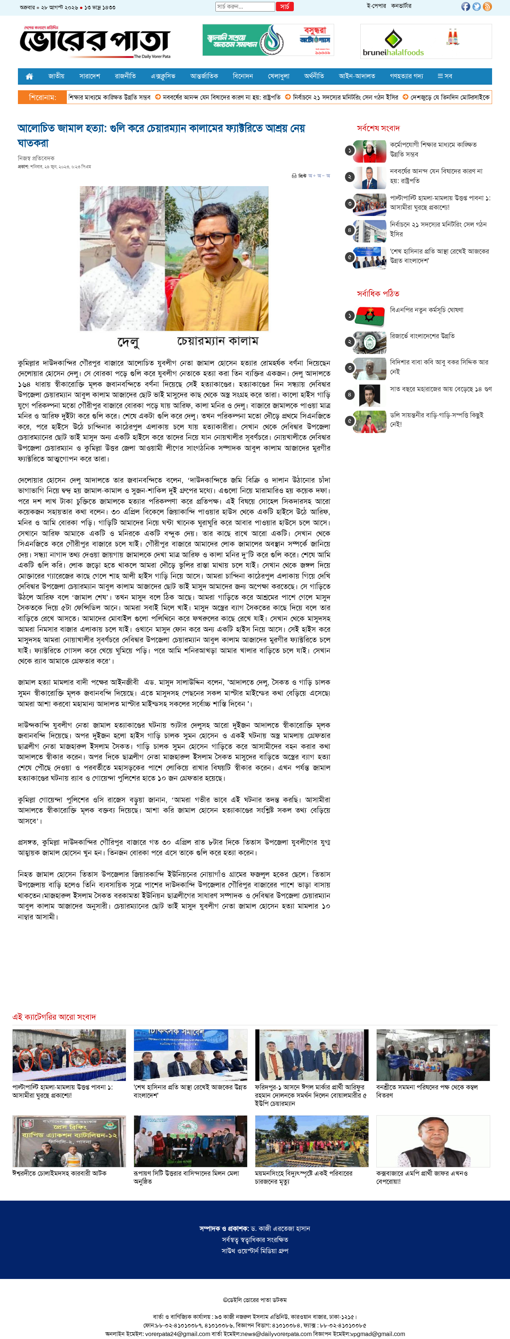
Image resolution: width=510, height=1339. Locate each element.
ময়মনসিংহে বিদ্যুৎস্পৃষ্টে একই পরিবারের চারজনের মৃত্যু (303, 1177)
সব (448, 76)
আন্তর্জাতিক (204, 76)
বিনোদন (243, 76)
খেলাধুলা (278, 76)
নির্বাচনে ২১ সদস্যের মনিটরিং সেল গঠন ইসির (314, 97)
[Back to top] (12, 1324)
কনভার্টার (401, 6)
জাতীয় (57, 76)
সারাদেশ (90, 76)
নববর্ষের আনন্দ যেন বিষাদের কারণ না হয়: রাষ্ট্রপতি (191, 97)
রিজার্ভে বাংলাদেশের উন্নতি (422, 336)
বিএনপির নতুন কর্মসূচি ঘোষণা (426, 309)
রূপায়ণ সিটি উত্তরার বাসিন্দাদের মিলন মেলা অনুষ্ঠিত (186, 1177)
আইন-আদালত (357, 76)
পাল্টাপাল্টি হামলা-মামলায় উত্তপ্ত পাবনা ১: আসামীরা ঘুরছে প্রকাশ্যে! (440, 203)
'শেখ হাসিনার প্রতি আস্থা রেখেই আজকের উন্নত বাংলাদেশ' (190, 1091)
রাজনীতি (125, 76)
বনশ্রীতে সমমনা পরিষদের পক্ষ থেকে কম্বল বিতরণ (427, 1091)
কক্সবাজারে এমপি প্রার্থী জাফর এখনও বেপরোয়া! (422, 1177)
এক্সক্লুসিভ (163, 76)
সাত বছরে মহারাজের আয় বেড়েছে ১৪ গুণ (441, 389)
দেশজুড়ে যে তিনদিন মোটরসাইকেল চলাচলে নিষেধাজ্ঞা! (443, 97)
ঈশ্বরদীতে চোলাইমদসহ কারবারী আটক (59, 1173)
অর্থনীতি (314, 76)
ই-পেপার (376, 6)
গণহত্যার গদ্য (406, 76)
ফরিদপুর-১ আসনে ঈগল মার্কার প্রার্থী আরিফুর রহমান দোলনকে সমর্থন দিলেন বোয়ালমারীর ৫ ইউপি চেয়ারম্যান (311, 1095)
